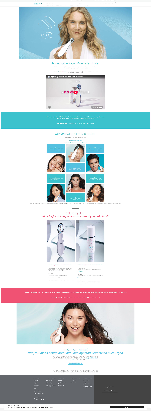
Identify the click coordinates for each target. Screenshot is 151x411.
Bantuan (84, 382)
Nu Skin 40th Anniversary (39, 393)
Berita (35, 383)
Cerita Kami (36, 380)
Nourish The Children (50, 383)
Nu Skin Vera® (73, 380)
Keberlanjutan (49, 382)
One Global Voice (37, 391)
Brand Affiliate (36, 390)
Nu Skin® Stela (73, 382)
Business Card (61, 385)
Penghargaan (36, 385)
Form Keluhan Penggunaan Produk (88, 384)
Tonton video (80, 271)
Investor (35, 388)
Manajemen (36, 382)
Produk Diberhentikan (87, 387)
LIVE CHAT (36, 0)
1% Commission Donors (62, 383)
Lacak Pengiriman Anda (87, 386)
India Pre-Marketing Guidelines (75, 0)
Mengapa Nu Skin (61, 382)
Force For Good (49, 380)
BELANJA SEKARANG (75, 363)
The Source (36, 386)
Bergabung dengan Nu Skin (109, 391)
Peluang (60, 380)
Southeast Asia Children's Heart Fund (51, 386)
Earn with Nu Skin (103, 3)
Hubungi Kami (85, 380)
